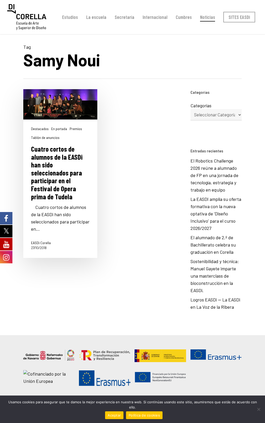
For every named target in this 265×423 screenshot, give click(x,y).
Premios (76, 129)
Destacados (40, 129)
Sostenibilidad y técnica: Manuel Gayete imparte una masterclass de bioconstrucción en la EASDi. (214, 275)
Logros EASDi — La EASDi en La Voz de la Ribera (215, 303)
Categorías (200, 105)
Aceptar (114, 415)
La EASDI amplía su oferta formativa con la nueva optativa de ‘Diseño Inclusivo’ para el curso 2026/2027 (215, 213)
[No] (258, 409)
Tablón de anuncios (45, 138)
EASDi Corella (41, 243)
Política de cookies (144, 415)
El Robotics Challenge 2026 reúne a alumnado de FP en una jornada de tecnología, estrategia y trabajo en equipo (214, 175)
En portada (59, 129)
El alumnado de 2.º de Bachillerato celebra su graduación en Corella (213, 245)
